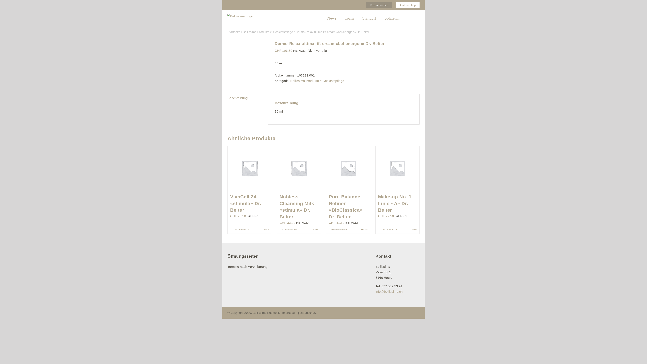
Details (266, 229)
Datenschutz (308, 312)
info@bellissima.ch (389, 291)
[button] (409, 18)
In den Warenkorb (241, 229)
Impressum (289, 312)
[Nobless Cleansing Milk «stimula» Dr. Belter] (299, 168)
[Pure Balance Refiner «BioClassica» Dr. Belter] (348, 168)
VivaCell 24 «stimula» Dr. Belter (245, 203)
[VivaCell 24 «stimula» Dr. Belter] (250, 168)
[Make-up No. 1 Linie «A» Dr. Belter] (398, 168)
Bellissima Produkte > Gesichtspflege (317, 81)
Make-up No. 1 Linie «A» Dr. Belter (395, 203)
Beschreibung (237, 98)
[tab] (246, 98)
